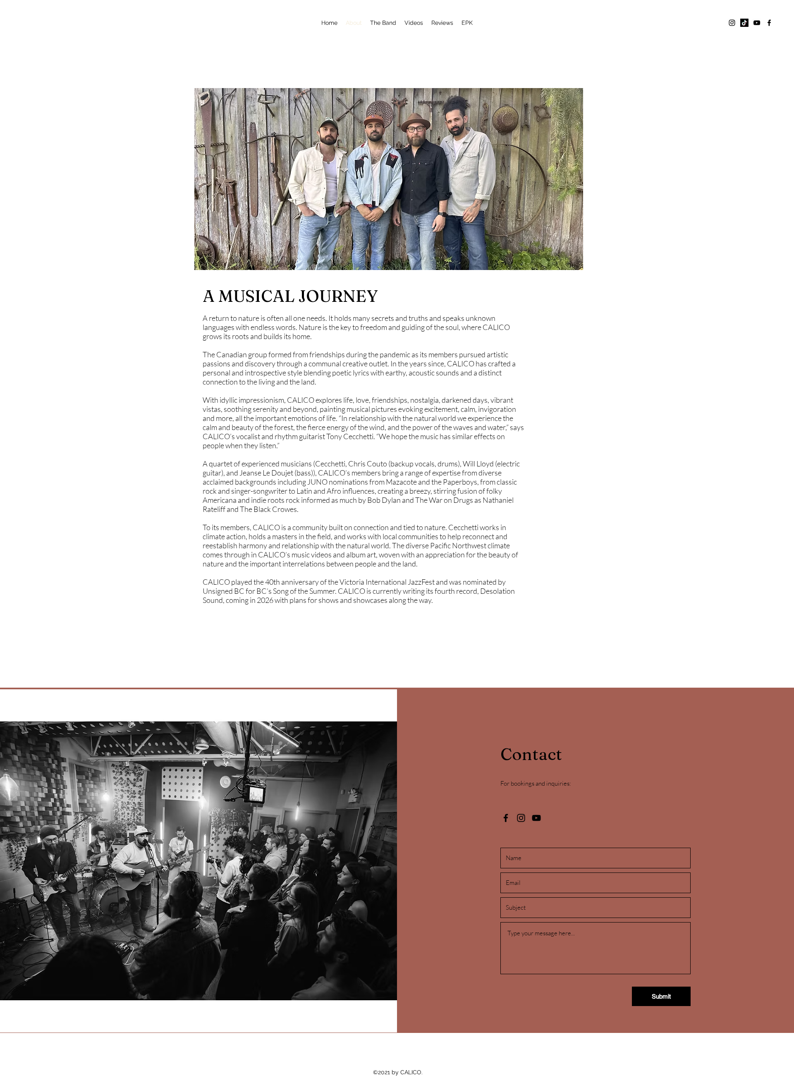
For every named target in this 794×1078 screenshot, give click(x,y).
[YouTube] (757, 23)
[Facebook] (769, 23)
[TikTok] (744, 23)
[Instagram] (732, 23)
